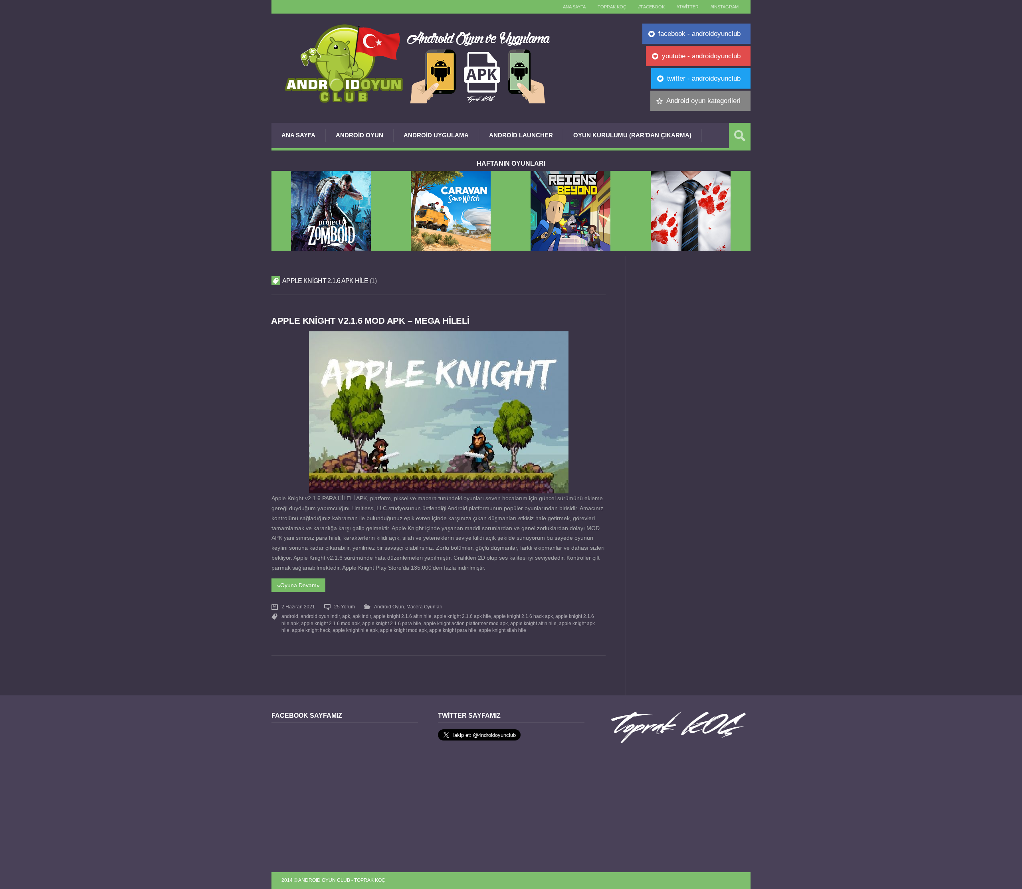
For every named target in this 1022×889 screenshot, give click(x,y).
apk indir (362, 616)
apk (346, 616)
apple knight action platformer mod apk (466, 623)
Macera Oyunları (424, 607)
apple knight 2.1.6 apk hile (462, 616)
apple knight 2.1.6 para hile (391, 623)
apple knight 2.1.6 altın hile (402, 616)
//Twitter (688, 6)
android (289, 616)
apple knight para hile (452, 630)
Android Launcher (521, 135)
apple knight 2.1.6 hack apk (523, 616)
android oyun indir (320, 616)
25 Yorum (344, 607)
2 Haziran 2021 (298, 607)
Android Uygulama (436, 135)
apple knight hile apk (355, 630)
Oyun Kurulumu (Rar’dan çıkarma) (632, 135)
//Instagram (725, 6)
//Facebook (651, 6)
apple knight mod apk (403, 630)
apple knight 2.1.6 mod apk (330, 623)
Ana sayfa (574, 6)
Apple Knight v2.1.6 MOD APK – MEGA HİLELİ (370, 321)
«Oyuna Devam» (298, 585)
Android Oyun (359, 135)
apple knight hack (311, 630)
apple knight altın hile (533, 623)
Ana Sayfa (298, 135)
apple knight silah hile (502, 630)
